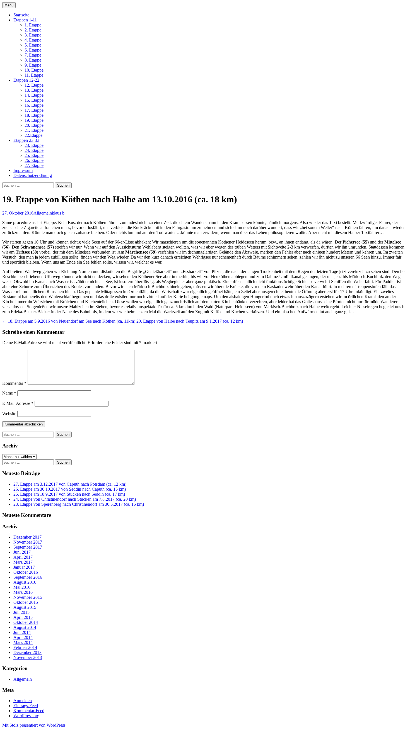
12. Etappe (34, 85)
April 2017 (23, 557)
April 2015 (23, 617)
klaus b (58, 213)
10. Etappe (34, 70)
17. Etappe (34, 110)
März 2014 (23, 642)
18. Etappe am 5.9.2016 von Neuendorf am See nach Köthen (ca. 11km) (68, 321)
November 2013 (27, 657)
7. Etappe (33, 55)
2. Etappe (33, 30)
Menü (8, 5)
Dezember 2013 (27, 652)
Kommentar (14, 383)
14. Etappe (34, 95)
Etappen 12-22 (26, 80)
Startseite (21, 15)
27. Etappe (34, 165)
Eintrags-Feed (25, 705)
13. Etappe (34, 90)
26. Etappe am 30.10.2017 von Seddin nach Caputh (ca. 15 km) (69, 489)
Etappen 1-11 (25, 20)
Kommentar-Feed (28, 710)
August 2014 (24, 627)
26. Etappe (34, 160)
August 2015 (24, 607)
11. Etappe (34, 75)
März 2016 (23, 592)
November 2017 (27, 542)
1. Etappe (33, 25)
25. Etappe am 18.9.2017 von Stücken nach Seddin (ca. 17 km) (69, 494)
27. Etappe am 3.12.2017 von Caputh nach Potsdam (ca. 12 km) (69, 484)
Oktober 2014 (25, 622)
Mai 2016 (21, 587)
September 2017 (27, 547)
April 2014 (23, 637)
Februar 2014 (25, 647)
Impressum (23, 170)
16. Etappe (34, 105)
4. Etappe (33, 40)
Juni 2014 (22, 632)
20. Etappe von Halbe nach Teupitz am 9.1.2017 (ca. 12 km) (192, 321)
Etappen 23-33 (26, 140)
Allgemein (42, 213)
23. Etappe (34, 145)
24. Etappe (34, 150)
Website (9, 413)
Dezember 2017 (27, 537)
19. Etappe (34, 120)
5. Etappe (33, 45)
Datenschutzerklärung (32, 175)
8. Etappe (33, 60)
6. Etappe (33, 50)
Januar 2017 (24, 567)
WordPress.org (26, 715)
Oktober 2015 (25, 602)
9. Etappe (33, 65)
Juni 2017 (22, 552)
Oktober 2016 (25, 572)
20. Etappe (34, 125)
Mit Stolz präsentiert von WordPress (34, 725)
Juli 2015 (21, 612)
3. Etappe (33, 35)
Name (9, 393)
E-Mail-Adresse (17, 403)
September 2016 (27, 577)
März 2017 (23, 562)
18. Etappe (34, 115)
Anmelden (22, 700)
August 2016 (24, 582)
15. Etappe (34, 100)
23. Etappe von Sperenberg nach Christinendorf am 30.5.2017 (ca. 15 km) (78, 504)
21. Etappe (34, 130)
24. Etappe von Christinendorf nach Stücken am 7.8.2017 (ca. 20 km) (74, 499)
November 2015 (27, 597)
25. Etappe (34, 155)
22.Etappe (33, 135)
